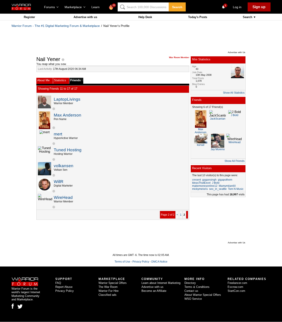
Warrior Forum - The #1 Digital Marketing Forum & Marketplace (55, 26)
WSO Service (193, 298)
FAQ (58, 283)
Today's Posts (197, 17)
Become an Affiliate (153, 290)
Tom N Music (235, 189)
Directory (190, 283)
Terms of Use (122, 261)
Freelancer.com (237, 283)
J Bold (234, 115)
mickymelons (200, 189)
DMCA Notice (159, 261)
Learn (96, 7)
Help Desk (145, 17)
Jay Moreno (218, 149)
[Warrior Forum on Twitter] (20, 306)
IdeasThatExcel (201, 182)
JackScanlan (217, 118)
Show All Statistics (234, 92)
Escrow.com (235, 287)
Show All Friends (234, 161)
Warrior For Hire (108, 290)
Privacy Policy (140, 261)
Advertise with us (85, 17)
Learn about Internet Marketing (160, 283)
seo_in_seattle (218, 189)
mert (58, 134)
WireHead (63, 197)
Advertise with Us (236, 52)
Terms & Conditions (197, 287)
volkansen (63, 165)
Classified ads (107, 294)
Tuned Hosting (68, 150)
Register (29, 17)
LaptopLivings (67, 99)
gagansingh (209, 179)
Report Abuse (63, 287)
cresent (196, 179)
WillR (58, 181)
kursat (200, 144)
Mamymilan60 (227, 185)
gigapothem (225, 179)
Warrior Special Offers (112, 283)
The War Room (108, 287)
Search (177, 7)
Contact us (191, 290)
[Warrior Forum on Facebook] (12, 306)
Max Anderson (67, 115)
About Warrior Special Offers (202, 294)
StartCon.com (236, 290)
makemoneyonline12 (204, 185)
